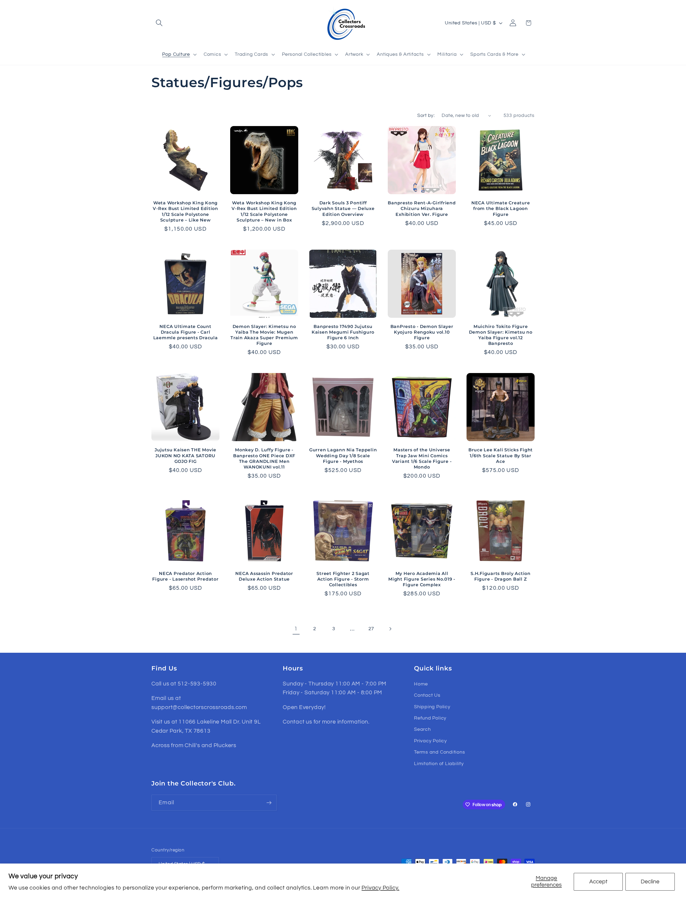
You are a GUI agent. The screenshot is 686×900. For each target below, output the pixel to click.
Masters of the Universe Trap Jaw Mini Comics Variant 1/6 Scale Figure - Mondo (422, 458)
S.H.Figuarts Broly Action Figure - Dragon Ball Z (501, 576)
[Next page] (390, 628)
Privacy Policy (430, 740)
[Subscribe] (269, 803)
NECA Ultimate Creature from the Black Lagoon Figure (500, 208)
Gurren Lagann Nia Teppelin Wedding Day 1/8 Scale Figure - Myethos (343, 455)
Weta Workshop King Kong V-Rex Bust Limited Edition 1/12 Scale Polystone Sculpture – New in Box (264, 211)
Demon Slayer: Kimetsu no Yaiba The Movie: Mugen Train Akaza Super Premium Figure (264, 335)
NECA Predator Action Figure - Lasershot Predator (185, 576)
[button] (159, 23)
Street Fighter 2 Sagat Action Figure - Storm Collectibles (343, 579)
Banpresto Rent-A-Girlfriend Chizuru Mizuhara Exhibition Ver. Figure (422, 208)
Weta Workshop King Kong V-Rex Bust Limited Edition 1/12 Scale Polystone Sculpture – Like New (185, 211)
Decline (650, 881)
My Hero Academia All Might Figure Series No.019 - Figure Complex (421, 579)
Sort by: (426, 115)
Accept (598, 881)
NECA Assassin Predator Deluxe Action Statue (264, 576)
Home (421, 684)
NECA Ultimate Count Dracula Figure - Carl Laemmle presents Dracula (185, 332)
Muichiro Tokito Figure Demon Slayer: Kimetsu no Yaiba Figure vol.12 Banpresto (500, 335)
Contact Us (427, 695)
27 (371, 628)
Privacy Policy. (380, 888)
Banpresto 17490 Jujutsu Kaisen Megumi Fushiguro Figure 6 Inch (343, 332)
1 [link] (296, 629)
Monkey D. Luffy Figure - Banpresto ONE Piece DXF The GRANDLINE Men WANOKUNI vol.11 (264, 458)
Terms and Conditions (439, 752)
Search (422, 729)
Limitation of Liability (439, 763)
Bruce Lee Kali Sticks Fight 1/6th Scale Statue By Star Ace (500, 455)
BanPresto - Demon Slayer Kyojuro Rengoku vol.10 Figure (421, 332)
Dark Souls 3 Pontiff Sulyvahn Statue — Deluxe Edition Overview (343, 208)
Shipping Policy (432, 706)
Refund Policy (430, 718)
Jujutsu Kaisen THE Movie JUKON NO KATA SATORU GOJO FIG (185, 455)
